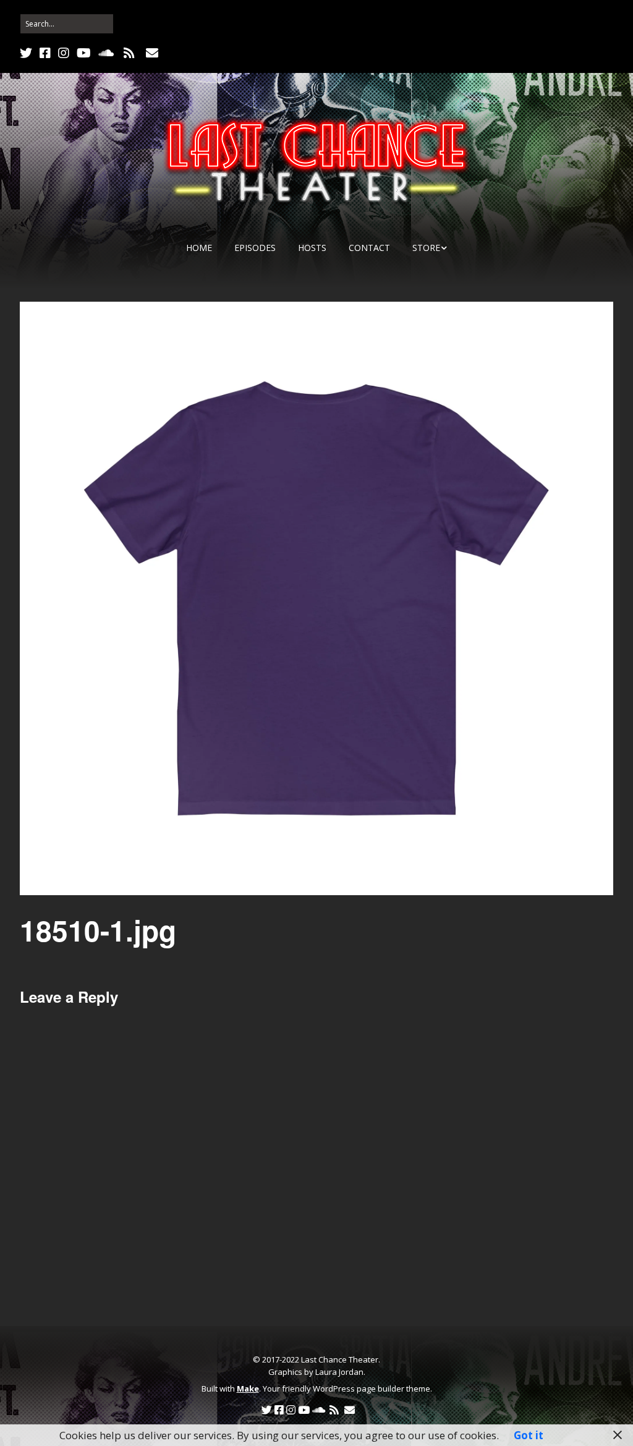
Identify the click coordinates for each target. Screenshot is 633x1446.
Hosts (312, 247)
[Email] (152, 53)
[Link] (174, 53)
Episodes (255, 247)
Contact (369, 247)
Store (426, 247)
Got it (528, 1435)
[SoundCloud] (106, 53)
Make (248, 1388)
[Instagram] (64, 53)
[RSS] (129, 53)
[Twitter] (27, 53)
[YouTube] (83, 53)
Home (199, 247)
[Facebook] (45, 53)
